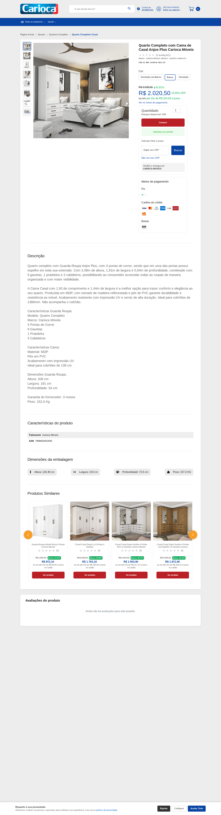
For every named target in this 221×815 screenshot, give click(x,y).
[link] (48, 541)
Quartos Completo (58, 34)
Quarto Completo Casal (85, 34)
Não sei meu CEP (150, 158)
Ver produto (48, 575)
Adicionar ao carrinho (163, 132)
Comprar (163, 122)
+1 (27, 112)
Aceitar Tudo (196, 808)
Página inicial (27, 34)
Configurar (179, 808)
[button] (28, 534)
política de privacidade (106, 810)
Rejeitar (164, 808)
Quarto (41, 34)
